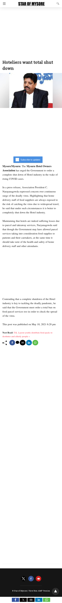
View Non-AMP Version (39, 590)
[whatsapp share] (35, 342)
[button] (15, 600)
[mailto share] (23, 342)
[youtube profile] (38, 579)
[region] (31, 32)
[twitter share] (17, 342)
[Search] (57, 3)
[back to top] (55, 591)
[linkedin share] (29, 342)
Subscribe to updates (30, 159)
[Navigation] (3, 3)
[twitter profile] (23, 579)
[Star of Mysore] (31, 2)
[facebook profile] (31, 579)
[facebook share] (12, 342)
